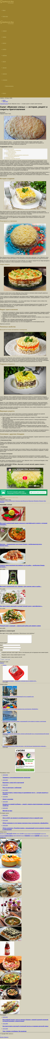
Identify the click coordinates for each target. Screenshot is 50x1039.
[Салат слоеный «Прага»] (10, 940)
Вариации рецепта (9, 157)
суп (47, 835)
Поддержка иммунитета (13, 156)
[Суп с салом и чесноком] (10, 853)
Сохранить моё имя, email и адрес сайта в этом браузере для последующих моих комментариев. (25, 652)
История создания (9, 149)
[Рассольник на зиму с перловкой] (11, 896)
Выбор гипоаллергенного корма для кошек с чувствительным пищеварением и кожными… (25, 746)
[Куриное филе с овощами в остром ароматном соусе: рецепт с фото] (10, 984)
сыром (2, 837)
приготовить (9, 835)
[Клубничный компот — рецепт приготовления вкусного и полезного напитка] (7, 955)
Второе (4, 43)
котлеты (29, 833)
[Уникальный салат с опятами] (10, 970)
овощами (42, 833)
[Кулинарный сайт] (7, 3)
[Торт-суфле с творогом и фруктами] (10, 867)
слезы (16, 497)
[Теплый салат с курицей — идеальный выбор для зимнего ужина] (12, 623)
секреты (41, 835)
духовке (22, 833)
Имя (1, 645)
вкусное (1, 833)
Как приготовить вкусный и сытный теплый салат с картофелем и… (21, 606)
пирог (45, 833)
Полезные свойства (10, 153)
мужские (6, 497)
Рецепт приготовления (10, 152)
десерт (17, 833)
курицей (32, 833)
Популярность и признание (14, 150)
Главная (2, 103)
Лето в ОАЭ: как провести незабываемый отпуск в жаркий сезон (18, 696)
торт (5, 837)
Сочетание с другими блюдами (12, 158)
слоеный (44, 835)
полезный (2, 835)
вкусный (9, 833)
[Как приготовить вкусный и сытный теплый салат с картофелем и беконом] (12, 603)
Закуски (4, 67)
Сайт (1, 650)
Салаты (4, 49)
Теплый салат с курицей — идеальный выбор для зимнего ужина (20, 625)
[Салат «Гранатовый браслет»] (10, 882)
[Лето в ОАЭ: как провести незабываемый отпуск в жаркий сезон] (10, 695)
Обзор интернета (9, 86)
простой (23, 835)
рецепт (10, 497)
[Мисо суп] (10, 926)
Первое (4, 37)
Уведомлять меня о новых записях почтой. (12, 657)
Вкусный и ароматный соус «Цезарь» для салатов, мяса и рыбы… (21, 586)
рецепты (32, 835)
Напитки (5, 73)
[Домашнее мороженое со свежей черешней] (10, 911)
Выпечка (5, 55)
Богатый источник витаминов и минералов (18, 155)
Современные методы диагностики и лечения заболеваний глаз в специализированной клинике (26, 733)
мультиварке (37, 833)
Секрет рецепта (11, 151)
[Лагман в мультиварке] (10, 999)
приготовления (17, 835)
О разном (5, 80)
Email (1, 647)
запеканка (25, 833)
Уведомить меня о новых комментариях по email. (13, 654)
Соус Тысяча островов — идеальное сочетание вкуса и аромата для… (20, 681)
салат (13, 497)
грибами (14, 833)
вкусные (5, 833)
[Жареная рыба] (10, 1013)
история (2, 497)
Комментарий (3, 642)
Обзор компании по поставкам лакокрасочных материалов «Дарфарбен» (20, 709)
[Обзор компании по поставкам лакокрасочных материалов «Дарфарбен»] (10, 707)
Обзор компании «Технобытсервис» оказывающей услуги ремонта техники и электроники (24, 721)
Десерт (4, 61)
